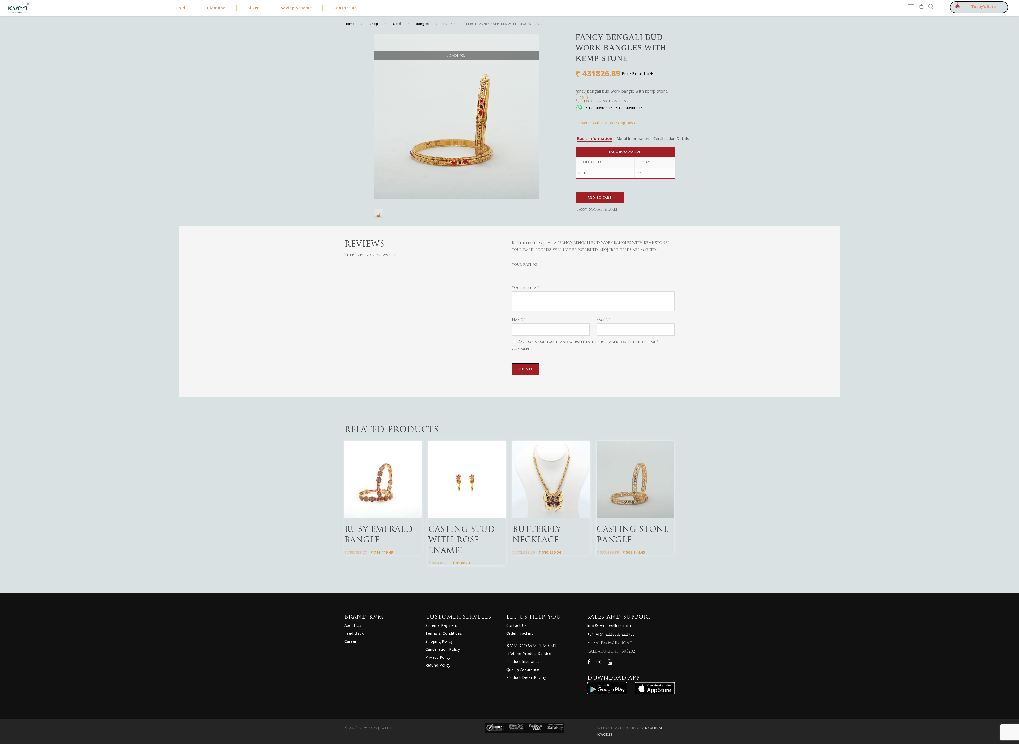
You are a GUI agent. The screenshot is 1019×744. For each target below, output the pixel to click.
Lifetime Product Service (528, 653)
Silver (253, 7)
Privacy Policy (438, 657)
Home (349, 23)
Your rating (525, 264)
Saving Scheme (296, 7)
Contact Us (516, 625)
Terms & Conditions (443, 633)
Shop (373, 23)
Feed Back (354, 633)
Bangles (422, 23)
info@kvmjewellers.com (609, 625)
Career (350, 641)
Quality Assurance (522, 669)
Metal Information (632, 138)
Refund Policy (438, 665)
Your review (525, 287)
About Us (352, 625)
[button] (582, 97)
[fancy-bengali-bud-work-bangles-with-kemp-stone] (378, 215)
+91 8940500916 (598, 107)
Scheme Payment (441, 625)
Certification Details (671, 138)
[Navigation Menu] (911, 6)
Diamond (216, 7)
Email (603, 319)
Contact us (345, 7)
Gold (397, 23)
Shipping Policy (439, 641)
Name (518, 319)
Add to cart (600, 197)
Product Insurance (523, 661)
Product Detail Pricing (526, 677)
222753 (628, 634)
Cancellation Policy (442, 649)
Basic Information (594, 138)
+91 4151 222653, (603, 634)
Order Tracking (520, 633)
